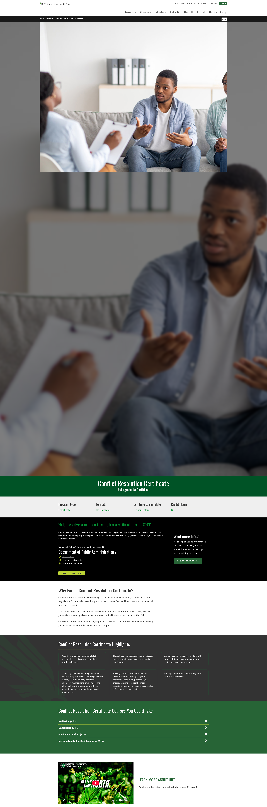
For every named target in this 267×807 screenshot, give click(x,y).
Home (42, 18)
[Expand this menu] (216, 3)
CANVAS (183, 3)
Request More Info (187, 560)
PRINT (224, 19)
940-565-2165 (68, 556)
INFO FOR (213, 3)
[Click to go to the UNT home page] (55, 7)
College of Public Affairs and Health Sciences (79, 546)
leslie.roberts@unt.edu (72, 560)
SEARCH (223, 3)
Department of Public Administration (86, 552)
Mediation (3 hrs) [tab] (67, 721)
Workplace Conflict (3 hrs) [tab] (72, 734)
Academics (130, 12)
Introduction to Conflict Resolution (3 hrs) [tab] (81, 741)
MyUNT (177, 3)
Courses (63, 573)
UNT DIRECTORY (202, 3)
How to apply (77, 573)
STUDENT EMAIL (191, 3)
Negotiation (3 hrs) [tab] (68, 727)
